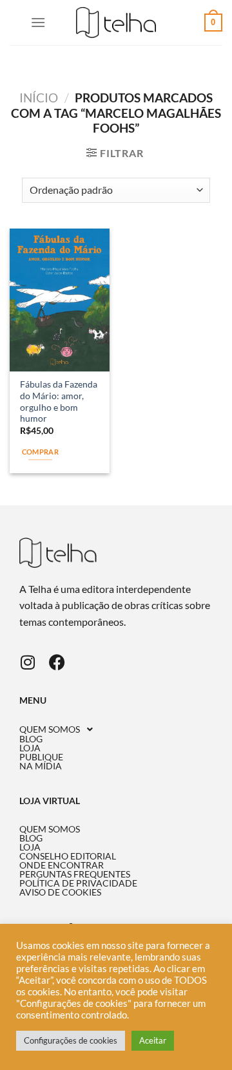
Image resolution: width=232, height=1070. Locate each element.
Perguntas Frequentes (74, 874)
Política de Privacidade (78, 883)
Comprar (40, 451)
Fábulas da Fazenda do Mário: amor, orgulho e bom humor (58, 401)
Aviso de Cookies (60, 892)
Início (38, 97)
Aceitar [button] (152, 1040)
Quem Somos (49, 729)
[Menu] (38, 22)
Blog (31, 739)
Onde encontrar (61, 865)
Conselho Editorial (67, 856)
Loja (30, 748)
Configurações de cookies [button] (70, 1040)
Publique (41, 757)
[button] (116, 729)
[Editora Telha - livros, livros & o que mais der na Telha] (116, 23)
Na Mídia (40, 766)
